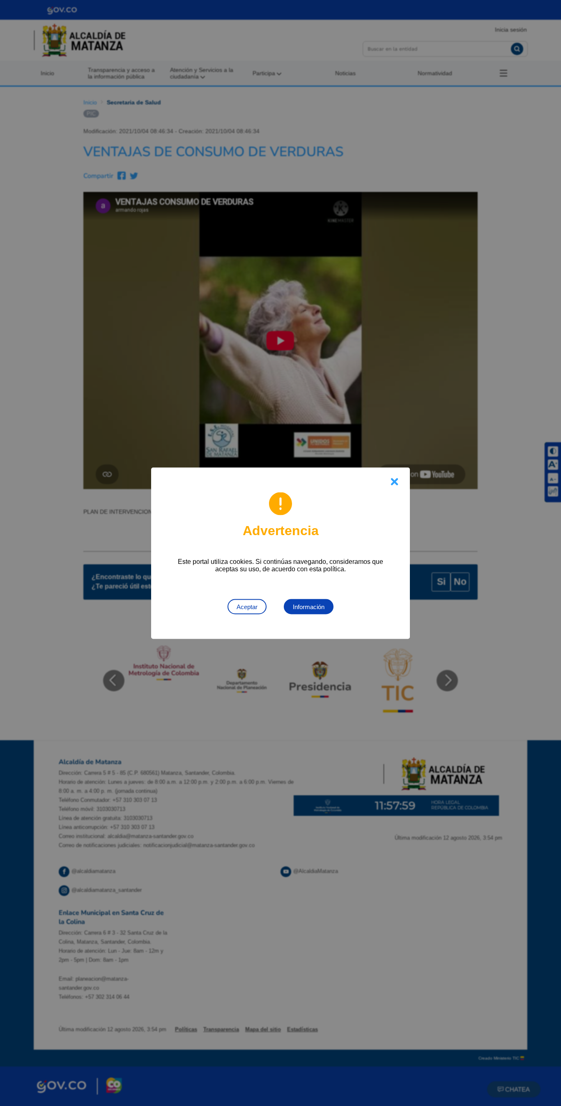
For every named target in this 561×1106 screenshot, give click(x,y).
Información (308, 606)
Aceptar (247, 606)
